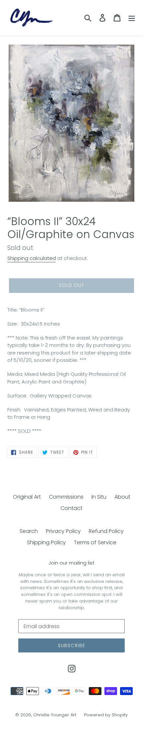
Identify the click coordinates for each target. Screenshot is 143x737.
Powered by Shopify (106, 715)
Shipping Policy (46, 542)
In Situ (98, 497)
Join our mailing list (71, 563)
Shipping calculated (31, 258)
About (122, 497)
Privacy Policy (63, 531)
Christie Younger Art (54, 715)
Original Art (27, 497)
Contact (71, 508)
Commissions (66, 497)
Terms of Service (95, 542)
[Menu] (131, 17)
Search (29, 531)
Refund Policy (106, 531)
